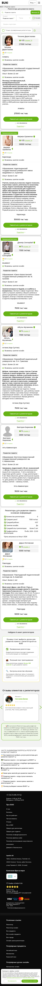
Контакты (9, 812)
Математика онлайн (12, 966)
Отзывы (8, 822)
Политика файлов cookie (14, 838)
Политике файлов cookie (28, 977)
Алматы (5, 57)
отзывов (15, 893)
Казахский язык (11, 957)
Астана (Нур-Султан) (10, 348)
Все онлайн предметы (13, 934)
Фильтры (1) (35, 12)
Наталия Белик (21, 699)
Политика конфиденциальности (16, 834)
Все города (9, 937)
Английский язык (11, 950)
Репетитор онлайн (12, 928)
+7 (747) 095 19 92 (13, 795)
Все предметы (11, 931)
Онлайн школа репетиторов (15, 940)
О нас (8, 809)
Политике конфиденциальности (14, 977)
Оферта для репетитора (14, 828)
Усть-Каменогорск (9, 448)
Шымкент (6, 263)
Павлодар (6, 563)
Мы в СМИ (9, 825)
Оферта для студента (13, 831)
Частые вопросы (11, 818)
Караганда (6, 157)
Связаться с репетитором (21, 119)
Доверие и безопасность (14, 847)
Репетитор (9, 924)
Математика (10, 953)
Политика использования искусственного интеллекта (19, 842)
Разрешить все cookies (30, 981)
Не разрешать (12, 981)
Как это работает (11, 815)
